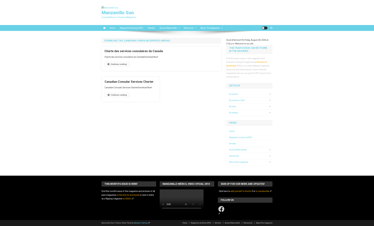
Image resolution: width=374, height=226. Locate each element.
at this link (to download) (128, 195)
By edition (233, 113)
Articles (151, 28)
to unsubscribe (262, 191)
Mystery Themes (141, 223)
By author (233, 94)
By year (232, 106)
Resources (189, 28)
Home (112, 28)
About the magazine (210, 28)
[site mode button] (264, 27)
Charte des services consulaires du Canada (133, 51)
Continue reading (119, 64)
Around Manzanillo (168, 28)
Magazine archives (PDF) (131, 28)
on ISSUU (127, 198)
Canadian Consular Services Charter (129, 81)
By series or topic (237, 100)
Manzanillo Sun (118, 12)
